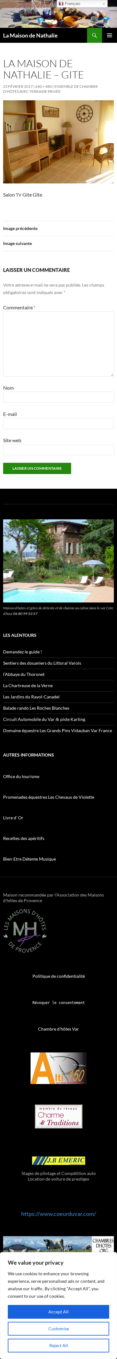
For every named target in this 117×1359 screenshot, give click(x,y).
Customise (58, 1328)
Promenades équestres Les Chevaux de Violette (48, 797)
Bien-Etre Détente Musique (29, 859)
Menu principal (109, 35)
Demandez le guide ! (22, 651)
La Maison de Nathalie (30, 35)
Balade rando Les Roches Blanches (36, 708)
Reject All (58, 1345)
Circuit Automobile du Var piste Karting (44, 719)
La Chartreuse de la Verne (28, 685)
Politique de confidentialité (58, 976)
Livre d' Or (13, 817)
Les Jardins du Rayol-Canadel (31, 696)
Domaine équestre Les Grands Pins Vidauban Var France (57, 730)
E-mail (10, 414)
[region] (58, 1305)
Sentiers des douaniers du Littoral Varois (42, 663)
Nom (8, 388)
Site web (12, 440)
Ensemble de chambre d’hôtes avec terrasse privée (50, 89)
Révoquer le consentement (58, 1003)
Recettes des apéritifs (23, 838)
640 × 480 (43, 86)
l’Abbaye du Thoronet (24, 674)
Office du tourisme (21, 776)
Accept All (58, 1311)
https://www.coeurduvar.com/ (58, 1213)
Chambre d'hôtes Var (58, 1029)
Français (72, 3)
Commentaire (19, 307)
